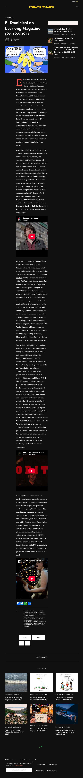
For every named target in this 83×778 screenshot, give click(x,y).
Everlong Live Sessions (36, 771)
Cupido (26, 614)
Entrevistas (42, 765)
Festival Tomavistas (29, 615)
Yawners (26, 626)
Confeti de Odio (28, 612)
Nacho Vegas (27, 621)
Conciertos (9, 727)
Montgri (36, 620)
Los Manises (40, 618)
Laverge (26, 618)
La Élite (42, 617)
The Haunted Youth (39, 623)
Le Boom (32, 618)
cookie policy (19, 765)
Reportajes (53, 765)
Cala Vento (33, 610)
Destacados (9, 694)
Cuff (35, 612)
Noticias (67, 727)
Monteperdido (28, 620)
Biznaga (26, 610)
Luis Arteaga (16, 39)
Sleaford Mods (28, 623)
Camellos (41, 610)
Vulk (42, 624)
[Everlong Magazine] (41, 6)
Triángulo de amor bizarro (31, 624)
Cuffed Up (41, 612)
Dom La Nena (32, 614)
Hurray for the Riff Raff (31, 617)
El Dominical (9, 17)
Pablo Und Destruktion (39, 621)
